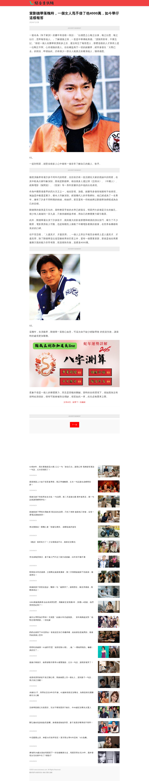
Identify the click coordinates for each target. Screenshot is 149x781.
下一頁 (74, 425)
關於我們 (32, 772)
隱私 (47, 772)
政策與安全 (39, 772)
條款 (44, 772)
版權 (50, 772)
